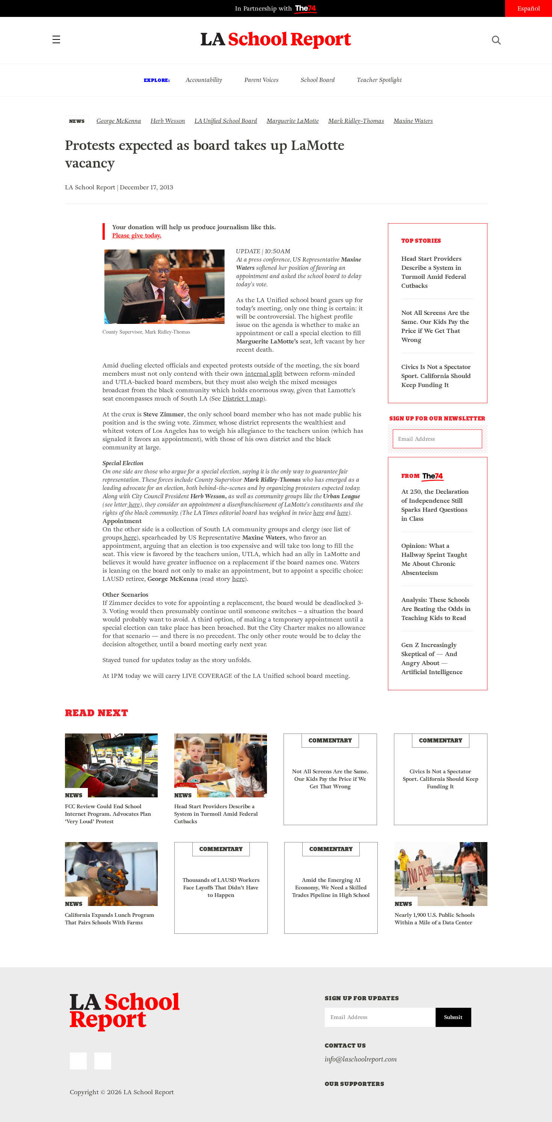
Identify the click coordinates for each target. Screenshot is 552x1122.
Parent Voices (261, 80)
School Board (318, 80)
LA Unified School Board (226, 120)
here (133, 504)
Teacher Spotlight (379, 80)
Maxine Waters (413, 120)
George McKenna (119, 120)
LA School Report (276, 35)
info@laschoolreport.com (361, 1059)
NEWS (77, 121)
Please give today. (136, 235)
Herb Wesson (168, 120)
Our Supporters (355, 1083)
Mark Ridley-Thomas (356, 120)
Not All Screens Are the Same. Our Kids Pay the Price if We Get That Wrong (435, 326)
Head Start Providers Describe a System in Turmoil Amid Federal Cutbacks (433, 272)
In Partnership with (264, 8)
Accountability (204, 80)
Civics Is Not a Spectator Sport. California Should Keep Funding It (436, 376)
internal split (263, 373)
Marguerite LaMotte (293, 120)
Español (528, 8)
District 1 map (243, 398)
